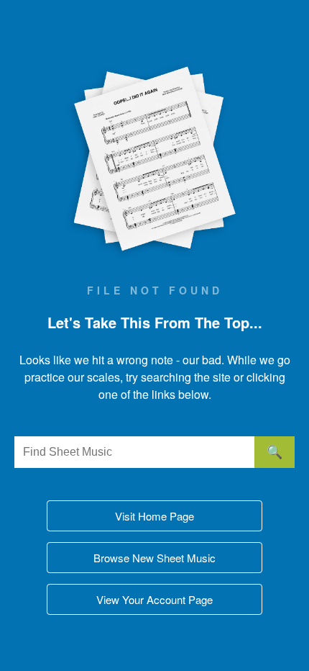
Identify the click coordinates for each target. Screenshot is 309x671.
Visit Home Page (154, 515)
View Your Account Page (154, 599)
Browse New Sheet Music (154, 557)
